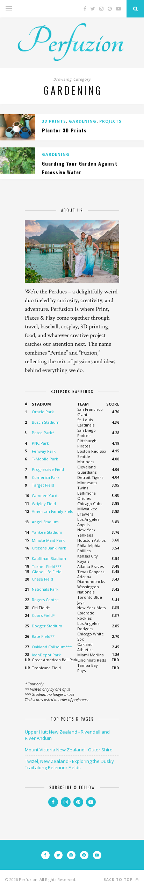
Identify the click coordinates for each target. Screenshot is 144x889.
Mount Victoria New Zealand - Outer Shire (69, 749)
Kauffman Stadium (49, 558)
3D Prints (54, 121)
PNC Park (40, 443)
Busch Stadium (45, 422)
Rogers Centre (45, 599)
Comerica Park (45, 477)
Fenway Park (44, 451)
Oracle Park (43, 411)
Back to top (118, 879)
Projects (110, 121)
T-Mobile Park (45, 458)
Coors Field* (43, 615)
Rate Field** (43, 636)
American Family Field (52, 511)
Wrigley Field (44, 503)
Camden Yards (45, 495)
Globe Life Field (47, 571)
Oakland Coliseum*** (52, 646)
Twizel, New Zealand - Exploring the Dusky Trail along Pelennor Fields (69, 764)
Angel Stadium (45, 521)
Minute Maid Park (48, 540)
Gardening (82, 121)
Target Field (43, 485)
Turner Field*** (47, 566)
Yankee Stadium (47, 532)
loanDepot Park (46, 654)
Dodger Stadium (47, 625)
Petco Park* (43, 432)
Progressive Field (48, 469)
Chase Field (42, 579)
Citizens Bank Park (49, 548)
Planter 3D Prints (64, 130)
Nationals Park (45, 589)
